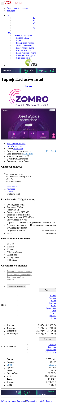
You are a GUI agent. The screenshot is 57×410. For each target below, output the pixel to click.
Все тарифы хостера (16, 143)
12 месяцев (50, 352)
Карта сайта (31, 401)
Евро (18, 40)
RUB (9, 33)
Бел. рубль (51, 308)
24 (34, 23)
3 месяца (52, 347)
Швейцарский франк (25, 55)
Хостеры (11, 10)
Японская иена (22, 58)
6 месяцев (51, 349)
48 (34, 28)
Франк (53, 315)
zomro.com (18, 148)
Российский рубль (23, 35)
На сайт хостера (14, 146)
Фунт (53, 305)
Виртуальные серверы (17, 8)
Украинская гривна (24, 43)
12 (34, 18)
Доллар (52, 298)
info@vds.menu (46, 401)
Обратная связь (8, 401)
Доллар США (22, 38)
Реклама (21, 401)
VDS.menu (12, 186)
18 (8, 15)
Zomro (29, 86)
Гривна (52, 303)
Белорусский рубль (24, 48)
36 (34, 25)
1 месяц (47, 339)
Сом (54, 310)
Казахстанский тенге (25, 53)
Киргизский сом (23, 50)
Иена (53, 318)
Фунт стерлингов (24, 45)
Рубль (47, 290)
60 (34, 30)
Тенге (53, 313)
